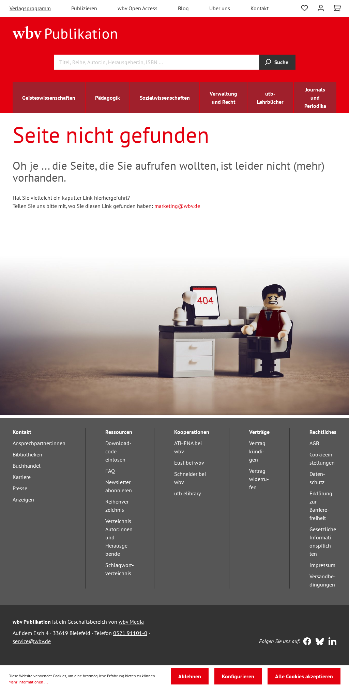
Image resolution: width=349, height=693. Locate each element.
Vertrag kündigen (257, 451)
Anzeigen (23, 499)
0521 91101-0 (130, 633)
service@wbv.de (32, 641)
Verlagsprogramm (30, 8)
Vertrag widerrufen (259, 479)
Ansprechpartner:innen (39, 443)
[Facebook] (305, 642)
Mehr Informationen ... (28, 681)
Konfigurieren (238, 676)
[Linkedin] (330, 642)
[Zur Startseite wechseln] (65, 32)
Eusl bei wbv (189, 462)
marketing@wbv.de (177, 205)
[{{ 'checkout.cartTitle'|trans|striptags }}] (337, 8)
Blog (183, 8)
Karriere (22, 476)
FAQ (110, 470)
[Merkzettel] (304, 7)
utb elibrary (187, 493)
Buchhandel (27, 465)
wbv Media (131, 621)
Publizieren (84, 8)
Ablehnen (189, 676)
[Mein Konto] (320, 7)
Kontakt (260, 8)
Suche (281, 62)
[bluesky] (318, 642)
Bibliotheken (27, 454)
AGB (314, 443)
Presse (20, 488)
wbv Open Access (137, 8)
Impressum (322, 565)
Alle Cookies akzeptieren (304, 676)
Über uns (219, 8)
